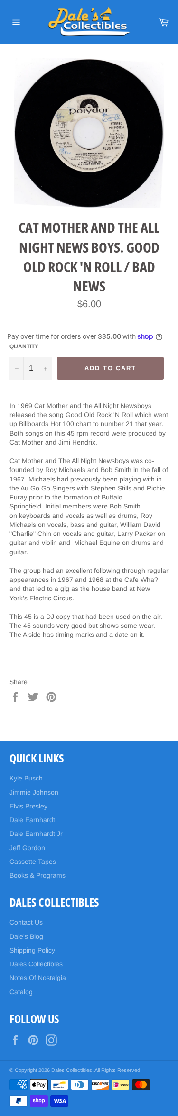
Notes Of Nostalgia (37, 977)
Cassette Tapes (32, 861)
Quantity (23, 346)
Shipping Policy (32, 950)
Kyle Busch (26, 778)
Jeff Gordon (27, 848)
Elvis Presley (28, 806)
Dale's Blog (26, 936)
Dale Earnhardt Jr (36, 833)
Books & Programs (37, 875)
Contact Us (26, 922)
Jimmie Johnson (33, 792)
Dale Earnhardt (32, 820)
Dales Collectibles (36, 964)
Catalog (21, 992)
